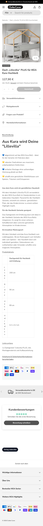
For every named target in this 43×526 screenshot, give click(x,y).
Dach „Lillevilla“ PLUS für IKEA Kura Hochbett (23, 20)
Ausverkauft (28, 89)
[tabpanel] (21, 245)
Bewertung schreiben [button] (21, 423)
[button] (39, 7)
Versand (13, 83)
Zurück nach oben (21, 464)
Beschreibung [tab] (7, 135)
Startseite (5, 20)
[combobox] (21, 12)
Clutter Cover (11, 520)
